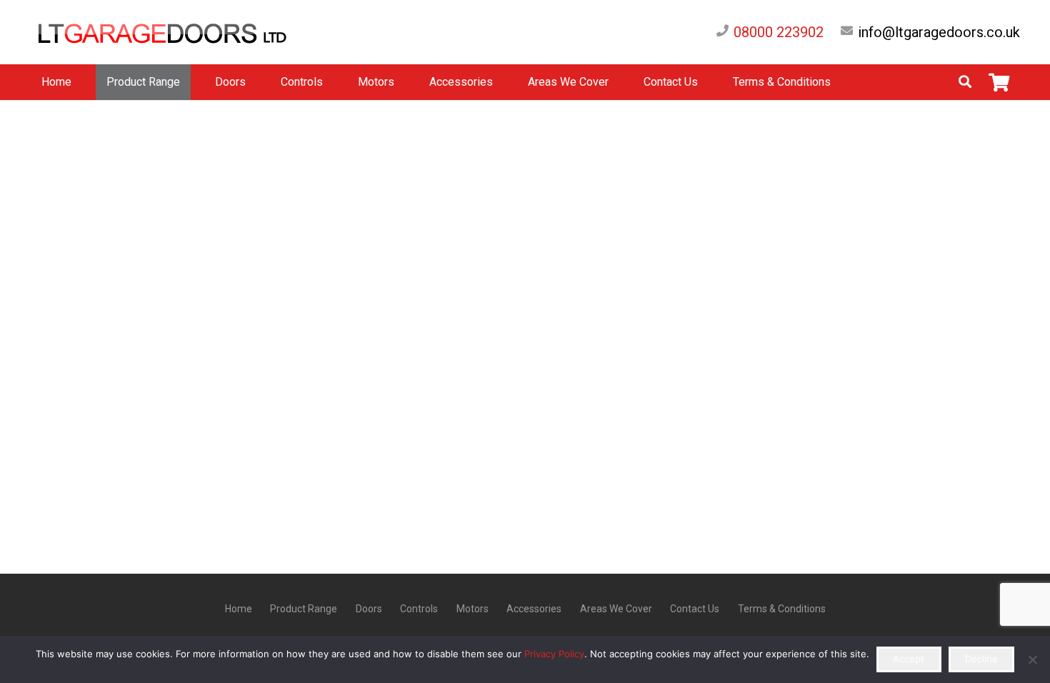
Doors (369, 608)
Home (238, 608)
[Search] (965, 82)
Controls (419, 608)
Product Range (303, 608)
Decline (981, 658)
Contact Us (694, 608)
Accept (908, 658)
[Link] (177, 32)
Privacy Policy (554, 653)
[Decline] (1032, 659)
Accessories (533, 608)
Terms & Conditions (782, 608)
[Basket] (999, 82)
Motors (472, 608)
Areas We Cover (616, 608)
